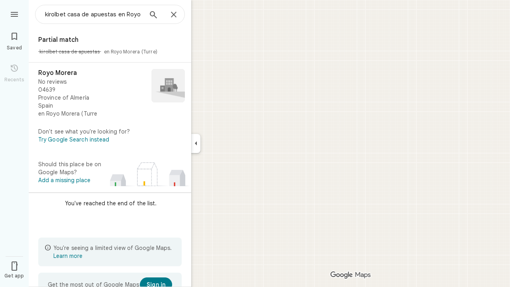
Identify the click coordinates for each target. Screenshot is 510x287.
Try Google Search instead (74, 139)
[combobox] (93, 14)
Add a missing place (64, 180)
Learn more (67, 255)
